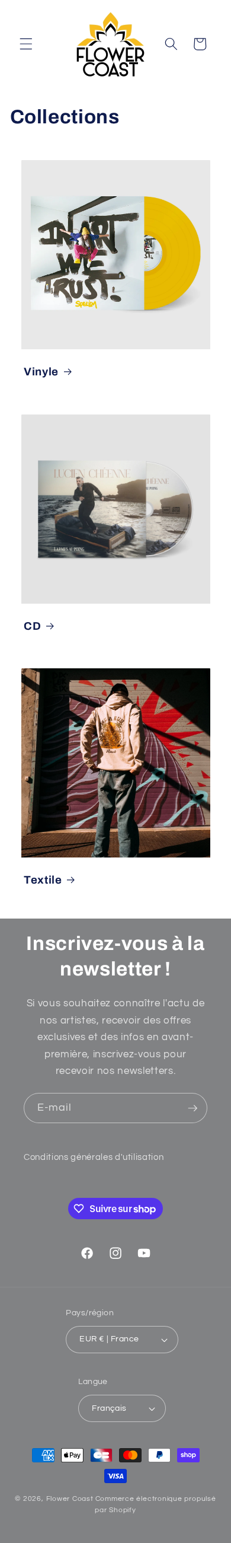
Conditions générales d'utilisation (93, 1157)
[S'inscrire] (192, 1108)
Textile (43, 880)
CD (32, 626)
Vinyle (41, 372)
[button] (26, 44)
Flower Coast (70, 1499)
